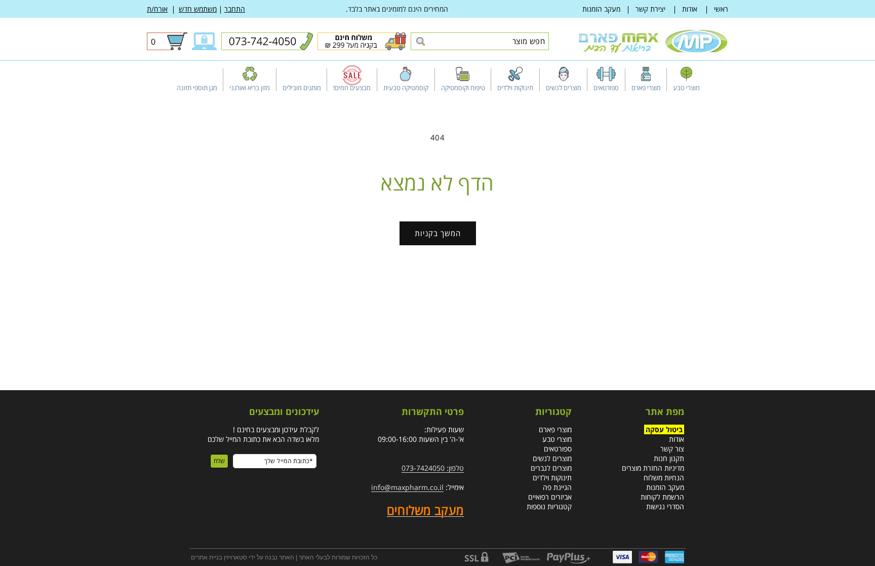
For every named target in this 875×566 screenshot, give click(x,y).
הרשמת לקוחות (662, 497)
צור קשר (672, 449)
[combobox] (480, 41)
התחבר (234, 9)
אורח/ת (157, 9)
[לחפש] (420, 41)
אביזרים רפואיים (550, 497)
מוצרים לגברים (551, 468)
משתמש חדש (198, 9)
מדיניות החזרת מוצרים (653, 468)
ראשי (721, 9)
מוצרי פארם (555, 429)
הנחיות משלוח (664, 477)
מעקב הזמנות (601, 9)
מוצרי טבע (557, 439)
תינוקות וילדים (552, 477)
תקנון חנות (669, 458)
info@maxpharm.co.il (407, 487)
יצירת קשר (650, 9)
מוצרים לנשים (552, 458)
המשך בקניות (438, 233)
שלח (219, 461)
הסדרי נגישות (665, 506)
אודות (689, 9)
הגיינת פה (557, 487)
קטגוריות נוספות (549, 506)
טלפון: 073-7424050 (433, 468)
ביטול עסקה (664, 429)
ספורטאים (558, 449)
